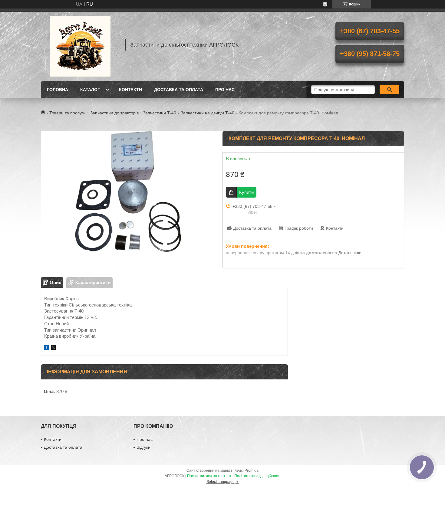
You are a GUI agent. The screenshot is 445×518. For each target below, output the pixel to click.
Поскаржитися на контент (209, 476)
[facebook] (46, 348)
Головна (57, 89)
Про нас (225, 89)
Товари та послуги (67, 112)
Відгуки (143, 447)
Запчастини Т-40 (159, 112)
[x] (53, 348)
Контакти (130, 89)
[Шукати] (389, 89)
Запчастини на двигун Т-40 (207, 112)
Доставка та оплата (178, 89)
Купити (246, 192)
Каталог (90, 89)
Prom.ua (252, 470)
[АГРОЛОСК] (80, 45)
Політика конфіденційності (257, 476)
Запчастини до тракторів (114, 112)
